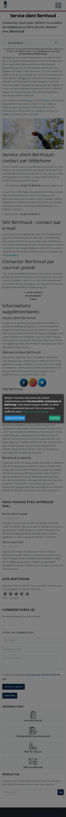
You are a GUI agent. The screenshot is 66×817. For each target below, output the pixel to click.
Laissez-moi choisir (14, 418)
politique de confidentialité (35, 411)
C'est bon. (55, 418)
